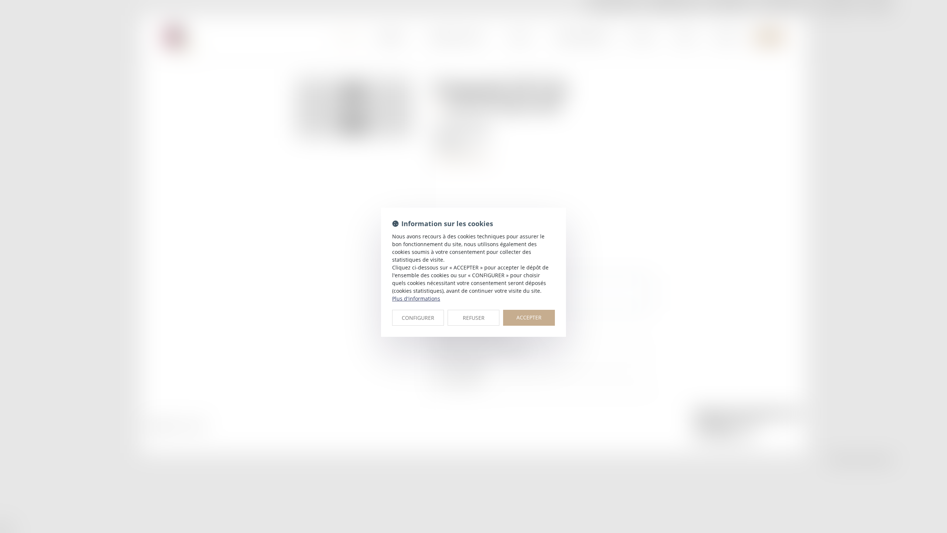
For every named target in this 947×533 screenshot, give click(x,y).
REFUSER (474, 317)
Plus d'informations (416, 298)
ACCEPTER (529, 317)
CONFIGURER (418, 317)
